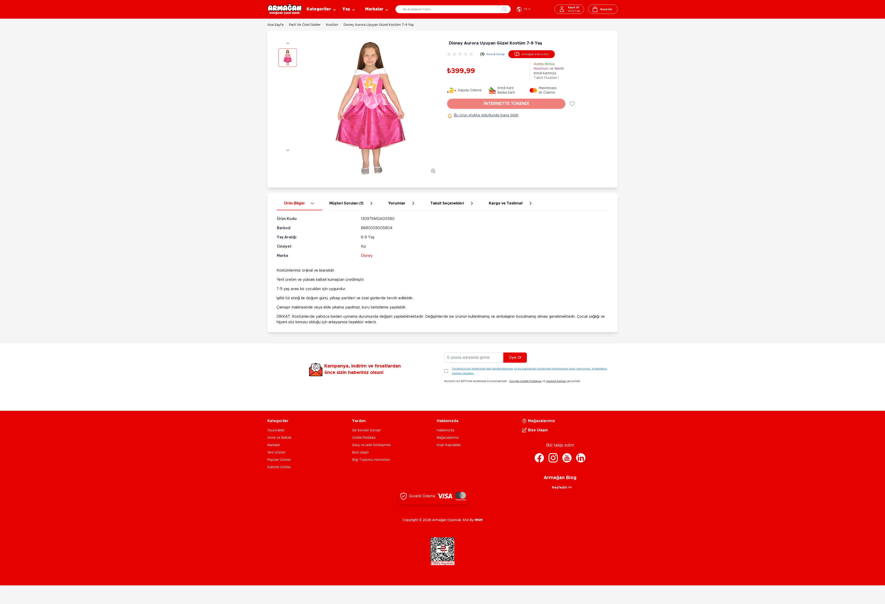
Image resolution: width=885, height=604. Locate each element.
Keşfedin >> (562, 487)
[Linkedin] (580, 457)
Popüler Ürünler (279, 460)
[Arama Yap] (504, 9)
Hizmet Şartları (556, 381)
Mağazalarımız (448, 437)
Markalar (273, 445)
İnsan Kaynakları (449, 445)
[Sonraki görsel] (287, 150)
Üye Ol (515, 357)
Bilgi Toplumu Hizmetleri (371, 460)
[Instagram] (553, 457)
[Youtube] (567, 457)
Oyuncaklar (276, 430)
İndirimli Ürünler (279, 467)
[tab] (299, 203)
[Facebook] (539, 457)
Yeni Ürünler (276, 452)
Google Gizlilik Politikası (525, 381)
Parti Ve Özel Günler (305, 25)
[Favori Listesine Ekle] (572, 104)
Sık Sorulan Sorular (366, 430)
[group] (461, 54)
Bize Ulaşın (360, 452)
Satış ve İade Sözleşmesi (371, 445)
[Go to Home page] (284, 9)
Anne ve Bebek (279, 437)
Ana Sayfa (275, 25)
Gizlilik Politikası (364, 437)
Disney (367, 256)
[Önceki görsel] (287, 43)
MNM (479, 520)
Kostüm (332, 25)
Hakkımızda (445, 430)
